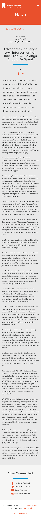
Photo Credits (28, 508)
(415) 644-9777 (20, 513)
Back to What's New (15, 29)
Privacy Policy (32, 505)
